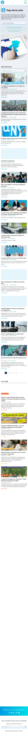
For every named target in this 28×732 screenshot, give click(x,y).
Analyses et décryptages (7, 422)
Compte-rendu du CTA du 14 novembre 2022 (13, 258)
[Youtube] (19, 712)
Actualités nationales (14, 31)
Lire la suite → (4, 97)
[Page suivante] (19, 373)
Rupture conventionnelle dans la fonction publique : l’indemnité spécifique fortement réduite (13, 399)
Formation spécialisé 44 (8, 161)
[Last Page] (22, 373)
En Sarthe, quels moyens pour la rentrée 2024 (14, 138)
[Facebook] (11, 712)
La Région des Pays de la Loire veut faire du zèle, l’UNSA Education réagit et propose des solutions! (13, 114)
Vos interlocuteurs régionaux (14, 27)
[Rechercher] (25, 726)
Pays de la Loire (13, 89)
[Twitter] (9, 712)
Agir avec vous (5, 393)
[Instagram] (14, 712)
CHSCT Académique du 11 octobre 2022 (12, 334)
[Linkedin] (16, 712)
